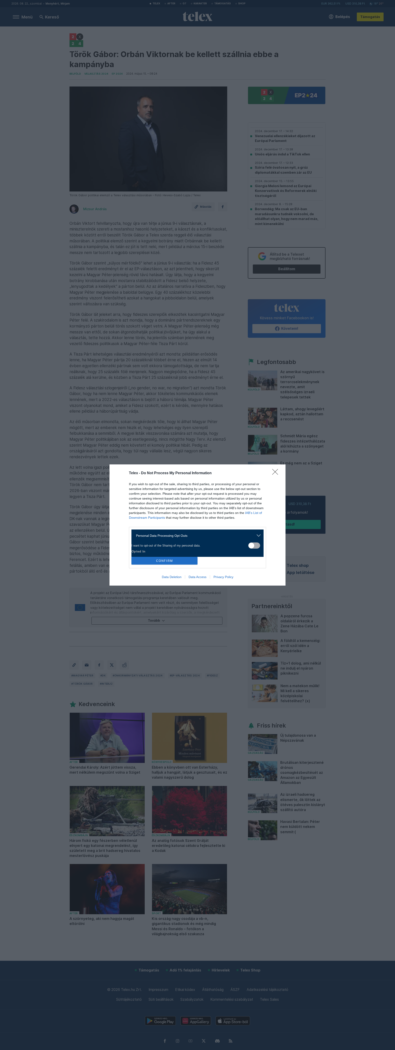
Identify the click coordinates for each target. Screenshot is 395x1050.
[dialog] (197, 525)
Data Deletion (171, 577)
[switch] (254, 545)
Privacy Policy (223, 577)
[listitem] (195, 535)
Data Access (197, 577)
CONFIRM (164, 561)
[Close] (276, 473)
